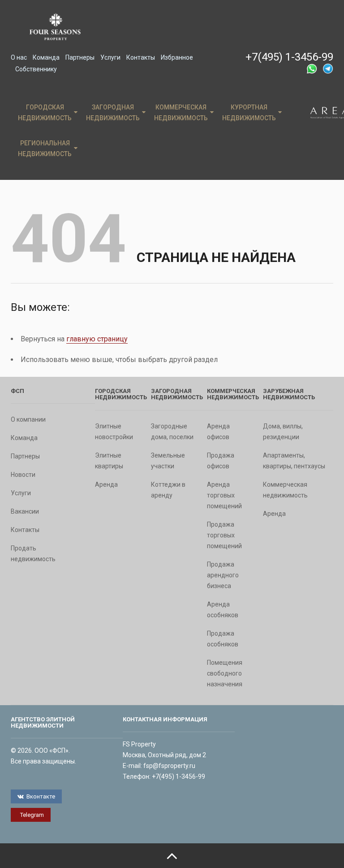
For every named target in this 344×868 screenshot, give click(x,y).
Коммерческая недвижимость (181, 113)
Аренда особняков (222, 610)
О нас (19, 57)
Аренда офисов (218, 432)
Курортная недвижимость (249, 113)
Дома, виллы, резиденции (283, 432)
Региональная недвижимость (45, 148)
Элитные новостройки (114, 432)
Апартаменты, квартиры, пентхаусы (294, 461)
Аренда (106, 484)
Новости (23, 474)
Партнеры (80, 57)
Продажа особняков (222, 639)
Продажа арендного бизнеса (223, 575)
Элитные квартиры (109, 461)
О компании (28, 419)
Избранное (177, 57)
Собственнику (36, 69)
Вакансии (25, 511)
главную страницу (97, 339)
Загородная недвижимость (113, 113)
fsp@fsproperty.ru (169, 765)
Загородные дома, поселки (172, 432)
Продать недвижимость (33, 554)
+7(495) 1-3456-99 (289, 57)
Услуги (110, 57)
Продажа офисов (220, 461)
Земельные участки (168, 461)
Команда (46, 57)
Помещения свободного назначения (224, 673)
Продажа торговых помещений (224, 535)
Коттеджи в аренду (168, 490)
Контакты (140, 57)
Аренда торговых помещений (224, 495)
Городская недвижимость (45, 113)
